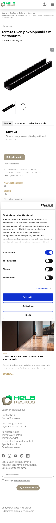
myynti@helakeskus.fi (14, 426)
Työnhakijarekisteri (12, 444)
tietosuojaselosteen (22, 481)
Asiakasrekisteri (10, 431)
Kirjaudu (44, 4)
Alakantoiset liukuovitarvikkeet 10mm (15, 15)
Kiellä (28, 315)
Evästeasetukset (11, 447)
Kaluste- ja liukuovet (27, 13)
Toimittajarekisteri (12, 435)
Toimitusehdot (10, 438)
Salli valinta (28, 306)
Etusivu (4, 13)
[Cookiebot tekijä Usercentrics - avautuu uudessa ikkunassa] (41, 205)
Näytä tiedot (42, 288)
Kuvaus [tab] (7, 123)
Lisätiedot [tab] (20, 123)
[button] (52, 49)
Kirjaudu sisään (14, 157)
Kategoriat (7, 26)
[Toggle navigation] (52, 4)
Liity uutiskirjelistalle (28, 488)
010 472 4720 (14, 423)
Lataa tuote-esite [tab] (37, 123)
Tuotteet (13, 13)
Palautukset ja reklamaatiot (17, 441)
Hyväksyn (17, 481)
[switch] (49, 261)
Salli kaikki (28, 297)
